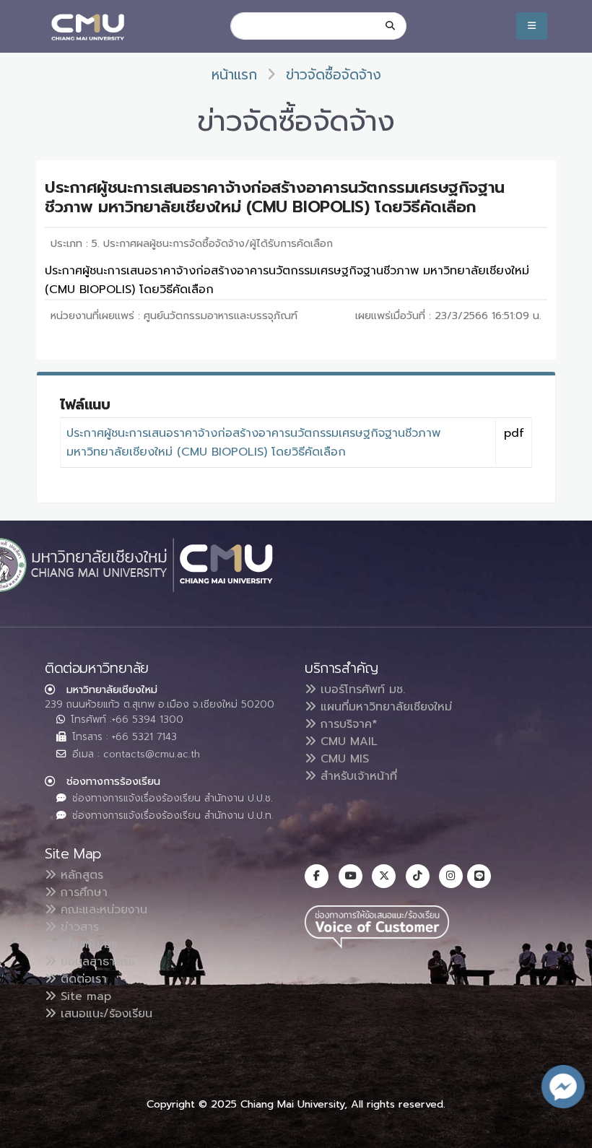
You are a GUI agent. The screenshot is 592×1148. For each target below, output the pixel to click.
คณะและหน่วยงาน (101, 909)
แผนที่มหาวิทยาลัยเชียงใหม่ (384, 707)
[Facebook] (316, 876)
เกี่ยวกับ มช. (88, 944)
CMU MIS (342, 758)
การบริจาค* (347, 724)
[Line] (479, 876)
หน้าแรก (234, 74)
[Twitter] (384, 876)
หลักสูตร (79, 875)
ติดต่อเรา (81, 979)
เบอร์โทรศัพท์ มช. (360, 689)
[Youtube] (350, 876)
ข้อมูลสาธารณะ (95, 961)
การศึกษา (82, 892)
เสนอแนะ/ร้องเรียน (104, 1013)
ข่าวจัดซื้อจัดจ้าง (333, 74)
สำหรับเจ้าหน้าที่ (356, 776)
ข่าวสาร (77, 927)
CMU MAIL (347, 741)
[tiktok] (418, 876)
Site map (83, 996)
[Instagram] (451, 876)
